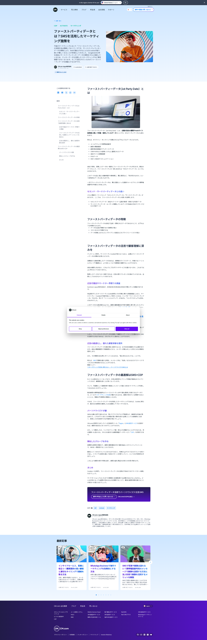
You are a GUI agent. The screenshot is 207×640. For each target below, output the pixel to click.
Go (125, 2)
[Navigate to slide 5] (106, 595)
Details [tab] (104, 315)
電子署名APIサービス (110, 612)
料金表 (92, 10)
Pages (121, 423)
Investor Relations (106, 634)
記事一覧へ (58, 21)
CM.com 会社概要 (60, 606)
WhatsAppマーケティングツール (145, 615)
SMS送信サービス (131, 423)
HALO (72, 614)
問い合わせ (93, 606)
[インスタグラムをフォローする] (141, 635)
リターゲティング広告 (103, 395)
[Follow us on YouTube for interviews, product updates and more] (151, 635)
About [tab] (128, 315)
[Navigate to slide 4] (103, 595)
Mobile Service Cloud (94, 612)
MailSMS (123, 612)
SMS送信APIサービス (144, 612)
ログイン (150, 6)
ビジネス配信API (59, 616)
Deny (80, 329)
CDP (55, 26)
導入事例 (74, 10)
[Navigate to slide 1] (96, 595)
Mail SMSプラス (126, 614)
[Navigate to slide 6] (108, 595)
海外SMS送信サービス (110, 617)
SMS (94, 360)
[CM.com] (55, 9)
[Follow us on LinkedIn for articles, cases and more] (144, 635)
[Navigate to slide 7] (111, 595)
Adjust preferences (103, 329)
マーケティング (76, 26)
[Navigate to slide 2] (98, 595)
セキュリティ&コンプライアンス (61, 613)
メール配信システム (76, 612)
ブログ (84, 10)
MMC (72, 617)
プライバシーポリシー (60, 634)
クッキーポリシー (82, 634)
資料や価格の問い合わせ (143, 9)
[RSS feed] (147, 635)
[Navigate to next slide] (151, 562)
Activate (64, 26)
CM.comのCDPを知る (125, 496)
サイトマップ (94, 634)
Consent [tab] (79, 315)
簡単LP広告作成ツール (94, 617)
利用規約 (72, 634)
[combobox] (111, 2)
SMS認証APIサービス (94, 614)
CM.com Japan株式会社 (64, 66)
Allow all (126, 329)
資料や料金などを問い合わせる (103, 496)
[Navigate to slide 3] (101, 595)
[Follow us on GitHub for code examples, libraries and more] (137, 635)
